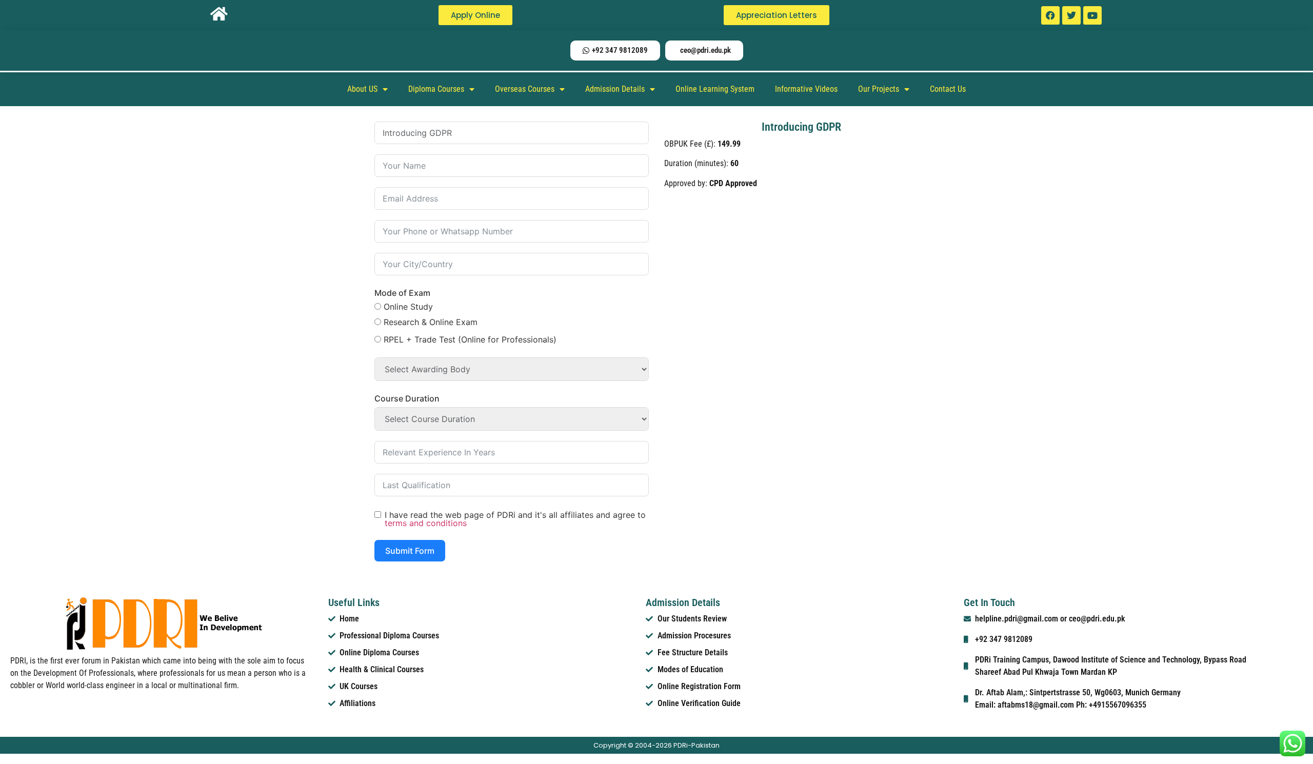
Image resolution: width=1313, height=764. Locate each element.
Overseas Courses (524, 89)
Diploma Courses (436, 89)
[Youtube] (1092, 15)
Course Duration (407, 398)
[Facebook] (1050, 15)
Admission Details (615, 89)
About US (362, 89)
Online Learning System (714, 89)
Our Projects (878, 89)
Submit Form (409, 551)
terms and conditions (426, 523)
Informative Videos (806, 89)
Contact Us (948, 89)
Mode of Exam (402, 293)
